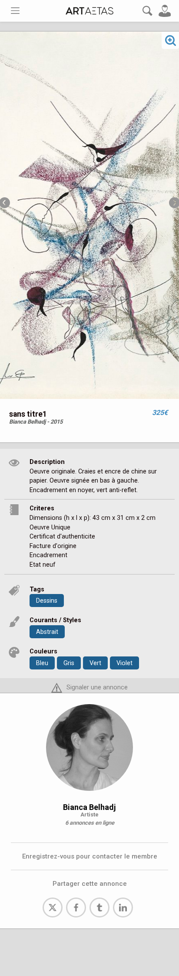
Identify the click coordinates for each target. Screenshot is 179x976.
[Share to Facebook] (76, 907)
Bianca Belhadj (89, 807)
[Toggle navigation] (15, 10)
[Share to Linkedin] (123, 907)
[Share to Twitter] (53, 907)
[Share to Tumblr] (99, 907)
